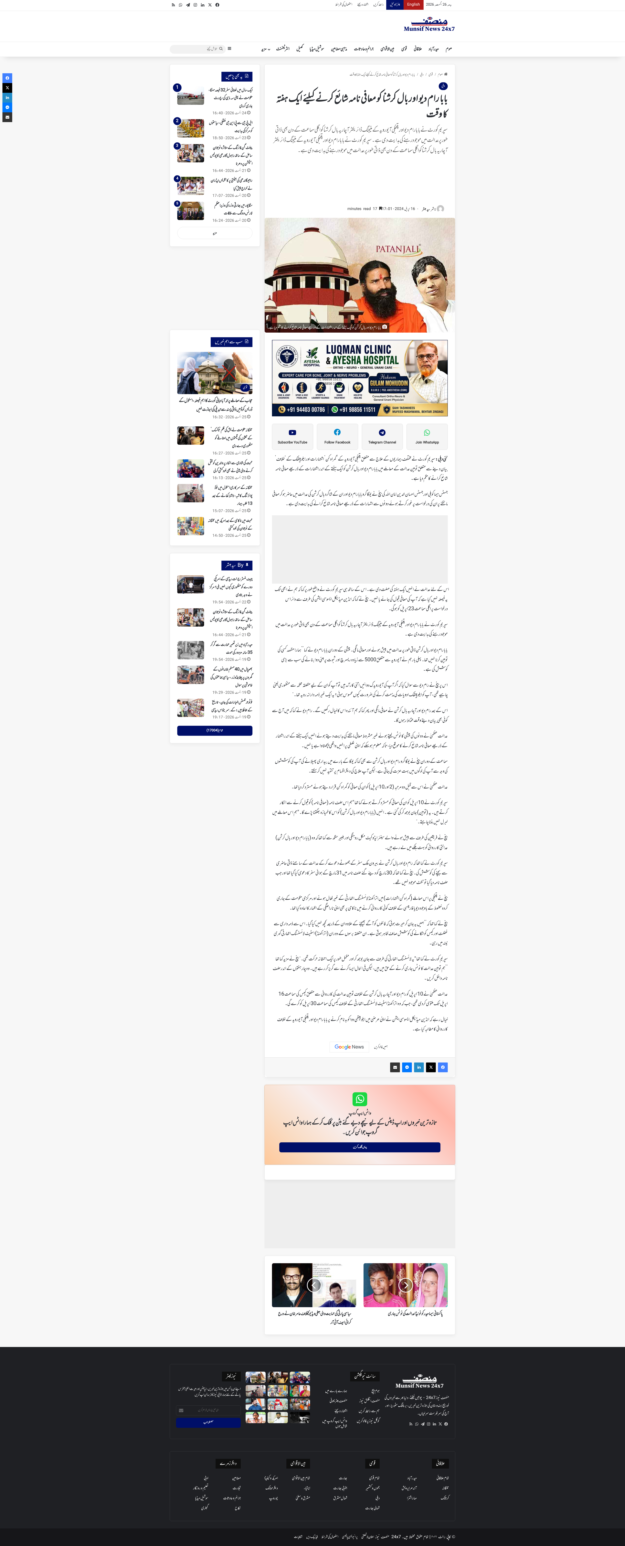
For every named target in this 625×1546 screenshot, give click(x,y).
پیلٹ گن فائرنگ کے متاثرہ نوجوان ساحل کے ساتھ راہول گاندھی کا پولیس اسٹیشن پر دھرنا (231, 156)
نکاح (238, 1508)
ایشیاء (307, 1488)
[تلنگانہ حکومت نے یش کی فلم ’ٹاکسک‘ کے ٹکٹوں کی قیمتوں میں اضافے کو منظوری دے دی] (190, 435)
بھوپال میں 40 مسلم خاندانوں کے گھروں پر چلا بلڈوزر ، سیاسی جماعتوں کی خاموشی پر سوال (231, 677)
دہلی (422, 75)
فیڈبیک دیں (312, 1537)
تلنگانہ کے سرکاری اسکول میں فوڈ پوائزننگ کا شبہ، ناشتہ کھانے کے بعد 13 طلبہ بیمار (232, 495)
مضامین (236, 1478)
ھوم (449, 49)
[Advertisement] (360, 182)
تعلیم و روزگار (200, 1488)
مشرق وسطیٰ (303, 1498)
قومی (404, 49)
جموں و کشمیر (373, 1488)
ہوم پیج (376, 1391)
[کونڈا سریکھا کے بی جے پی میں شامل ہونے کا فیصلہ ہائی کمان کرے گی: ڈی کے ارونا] (300, 1391)
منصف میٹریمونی (338, 1401)
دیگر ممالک (271, 1488)
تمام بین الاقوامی (301, 1478)
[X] (440, 1424)
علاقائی (418, 49)
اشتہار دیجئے (362, 4)
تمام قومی (374, 1478)
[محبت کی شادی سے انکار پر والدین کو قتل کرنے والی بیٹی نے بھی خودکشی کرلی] (190, 468)
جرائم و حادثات (364, 49)
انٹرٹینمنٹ (283, 49)
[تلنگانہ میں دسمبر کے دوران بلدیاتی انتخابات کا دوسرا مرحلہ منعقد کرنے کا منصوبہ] (278, 1404)
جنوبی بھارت (340, 1488)
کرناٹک (445, 1498)
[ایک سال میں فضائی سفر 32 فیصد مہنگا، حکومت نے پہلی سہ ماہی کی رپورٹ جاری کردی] (190, 95)
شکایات (298, 1537)
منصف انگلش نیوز (369, 1401)
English (413, 4)
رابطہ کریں (378, 4)
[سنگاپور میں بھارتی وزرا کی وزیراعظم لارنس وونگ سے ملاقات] (190, 211)
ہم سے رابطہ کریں (369, 1411)
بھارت (343, 1478)
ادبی (206, 1478)
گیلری (204, 1508)
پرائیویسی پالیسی (350, 1537)
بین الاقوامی (388, 49)
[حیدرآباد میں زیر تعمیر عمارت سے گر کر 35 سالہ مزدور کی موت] (190, 650)
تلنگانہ (445, 1488)
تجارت (237, 1488)
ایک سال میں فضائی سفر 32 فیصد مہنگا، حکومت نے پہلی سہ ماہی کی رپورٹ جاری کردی (230, 98)
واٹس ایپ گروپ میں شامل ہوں (334, 1424)
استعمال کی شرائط (343, 4)
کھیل (299, 49)
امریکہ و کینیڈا (271, 1478)
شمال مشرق (340, 1498)
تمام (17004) (215, 731)
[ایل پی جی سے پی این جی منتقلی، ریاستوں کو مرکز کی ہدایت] (190, 128)
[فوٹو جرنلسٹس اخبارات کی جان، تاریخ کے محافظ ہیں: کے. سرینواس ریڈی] (190, 708)
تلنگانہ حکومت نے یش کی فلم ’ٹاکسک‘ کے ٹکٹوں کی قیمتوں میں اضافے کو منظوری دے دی (231, 438)
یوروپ (273, 1498)
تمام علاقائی (443, 1478)
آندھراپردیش (409, 1488)
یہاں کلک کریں (360, 1147)
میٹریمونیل (395, 4)
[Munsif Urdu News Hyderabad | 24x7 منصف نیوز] (429, 24)
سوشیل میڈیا (317, 49)
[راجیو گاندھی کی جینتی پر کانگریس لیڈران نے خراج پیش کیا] (190, 186)
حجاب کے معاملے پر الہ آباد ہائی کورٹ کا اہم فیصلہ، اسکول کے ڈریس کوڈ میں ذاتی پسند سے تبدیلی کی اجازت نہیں (215, 405)
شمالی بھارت (372, 1508)
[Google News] (349, 1047)
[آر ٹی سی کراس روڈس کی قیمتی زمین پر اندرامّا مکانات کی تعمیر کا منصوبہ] (278, 1417)
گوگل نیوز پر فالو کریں (368, 1421)
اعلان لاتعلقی (367, 1537)
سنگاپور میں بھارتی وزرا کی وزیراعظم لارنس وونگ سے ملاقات (233, 209)
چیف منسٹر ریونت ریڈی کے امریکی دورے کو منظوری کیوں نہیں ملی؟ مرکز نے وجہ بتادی (231, 587)
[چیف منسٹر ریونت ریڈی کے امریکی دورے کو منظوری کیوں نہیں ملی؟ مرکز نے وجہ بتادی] (190, 584)
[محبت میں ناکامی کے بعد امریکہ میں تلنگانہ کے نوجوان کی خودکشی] (190, 526)
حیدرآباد (434, 49)
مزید (264, 49)
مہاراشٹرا (412, 1498)
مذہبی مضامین (339, 49)
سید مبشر (426, 209)
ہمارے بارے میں (336, 1391)
